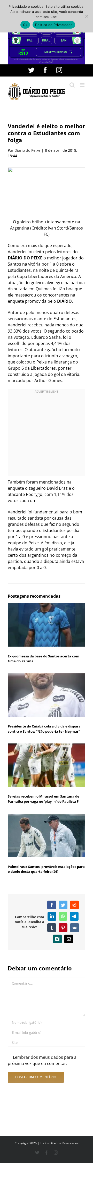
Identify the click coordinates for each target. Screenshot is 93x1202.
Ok (25, 25)
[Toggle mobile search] (72, 85)
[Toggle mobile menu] (82, 85)
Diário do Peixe (27, 150)
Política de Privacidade (54, 25)
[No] (86, 16)
